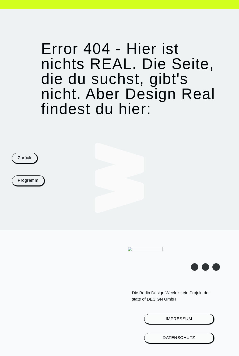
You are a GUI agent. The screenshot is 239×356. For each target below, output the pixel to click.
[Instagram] (194, 267)
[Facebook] (216, 267)
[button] (15, 5)
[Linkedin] (205, 267)
